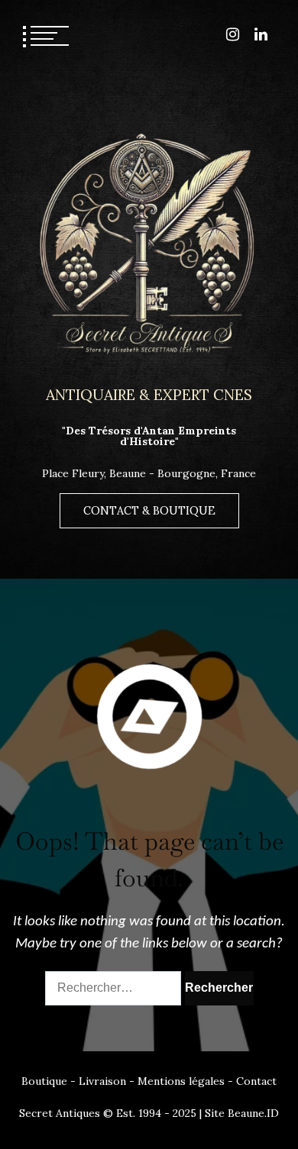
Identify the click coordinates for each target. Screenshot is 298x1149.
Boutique (44, 1081)
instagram (233, 34)
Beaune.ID (253, 1113)
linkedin (261, 34)
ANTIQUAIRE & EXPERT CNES (149, 394)
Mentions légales (181, 1081)
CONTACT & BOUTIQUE (149, 511)
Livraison (102, 1081)
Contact (256, 1081)
